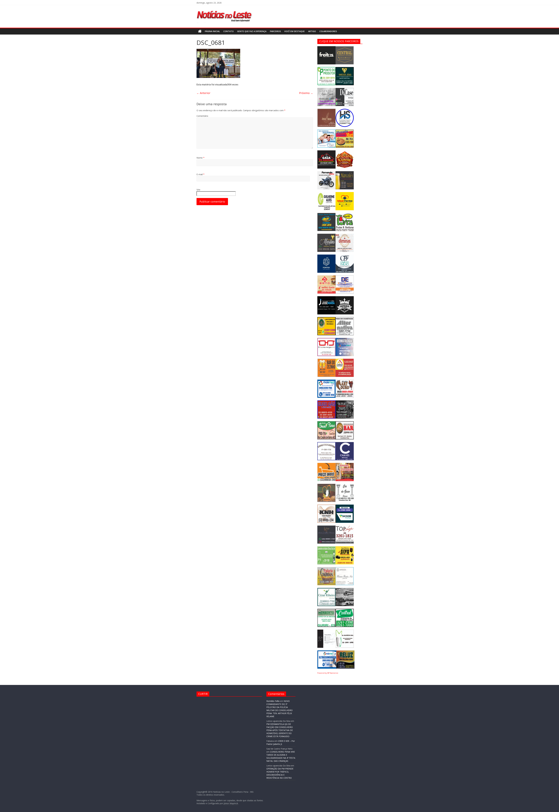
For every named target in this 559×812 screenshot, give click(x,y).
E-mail (200, 174)
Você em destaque (294, 31)
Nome (200, 157)
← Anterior (203, 93)
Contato (228, 31)
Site (198, 189)
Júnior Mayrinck (231, 803)
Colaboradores (328, 31)
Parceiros (275, 31)
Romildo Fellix (273, 701)
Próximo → (306, 93)
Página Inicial (212, 31)
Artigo (312, 31)
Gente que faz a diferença (251, 31)
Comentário (202, 115)
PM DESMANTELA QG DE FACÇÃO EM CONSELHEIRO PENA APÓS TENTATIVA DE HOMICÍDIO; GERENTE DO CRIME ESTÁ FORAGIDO (279, 730)
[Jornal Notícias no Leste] (224, 9)
